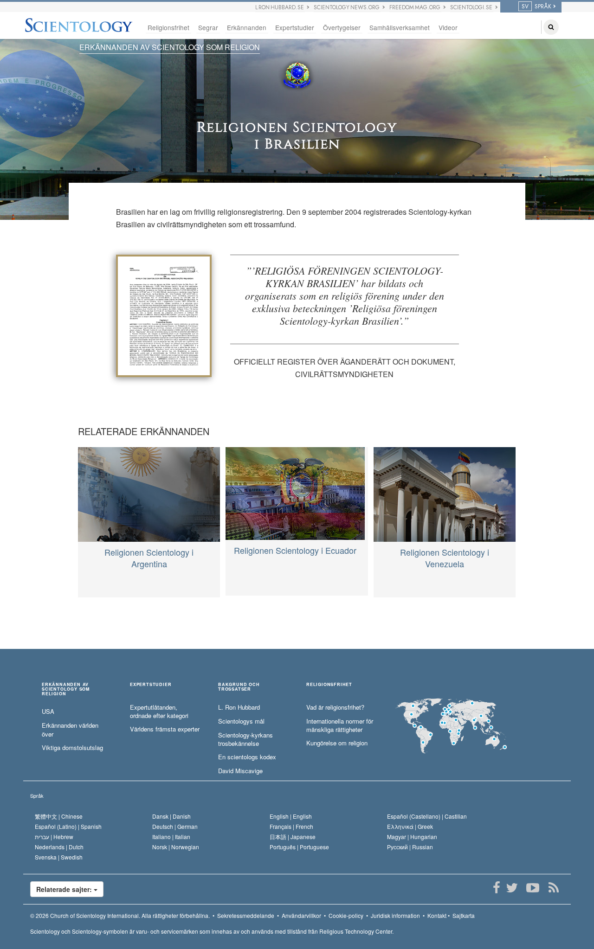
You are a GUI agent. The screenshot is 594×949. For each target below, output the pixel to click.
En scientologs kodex (247, 757)
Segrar (208, 27)
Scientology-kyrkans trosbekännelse (245, 739)
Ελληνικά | (410, 826)
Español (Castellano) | (427, 816)
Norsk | (175, 847)
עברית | (54, 836)
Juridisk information (395, 915)
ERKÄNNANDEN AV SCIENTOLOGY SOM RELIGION (169, 47)
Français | (291, 826)
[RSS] (553, 887)
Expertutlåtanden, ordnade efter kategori (159, 711)
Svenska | (59, 857)
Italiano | (171, 836)
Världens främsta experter (165, 729)
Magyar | (412, 836)
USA (48, 711)
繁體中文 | (59, 816)
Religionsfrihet (168, 27)
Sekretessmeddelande (245, 915)
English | (291, 816)
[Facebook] (496, 887)
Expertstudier (294, 27)
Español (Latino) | (68, 826)
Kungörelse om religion (337, 743)
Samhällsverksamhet (399, 27)
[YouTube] (532, 887)
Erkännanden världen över (70, 729)
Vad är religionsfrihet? (335, 707)
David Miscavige (240, 771)
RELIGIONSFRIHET (329, 684)
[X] (512, 887)
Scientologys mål (241, 721)
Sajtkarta (463, 915)
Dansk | (171, 816)
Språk (37, 795)
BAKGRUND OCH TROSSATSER (239, 687)
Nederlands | (59, 847)
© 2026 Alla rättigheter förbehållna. (120, 915)
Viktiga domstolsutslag (72, 748)
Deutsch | (175, 826)
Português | (299, 847)
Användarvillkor (301, 915)
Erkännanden (246, 27)
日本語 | (293, 836)
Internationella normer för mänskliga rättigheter (339, 725)
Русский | (410, 847)
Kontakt (436, 915)
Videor (448, 27)
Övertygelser (342, 27)
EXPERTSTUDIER (150, 684)
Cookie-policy (346, 915)
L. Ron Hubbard (239, 707)
